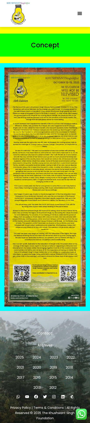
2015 (53, 377)
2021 (20, 367)
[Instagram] (54, 397)
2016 (37, 377)
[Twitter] (45, 397)
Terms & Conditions (48, 407)
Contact (45, 333)
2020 (37, 367)
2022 (71, 357)
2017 (20, 377)
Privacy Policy (20, 407)
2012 (53, 387)
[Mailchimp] (72, 397)
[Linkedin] (63, 397)
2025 (20, 357)
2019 (53, 367)
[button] (79, 13)
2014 (69, 377)
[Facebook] (36, 397)
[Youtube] (27, 397)
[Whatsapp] (18, 397)
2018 (69, 367)
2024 (37, 357)
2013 (37, 387)
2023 (54, 357)
